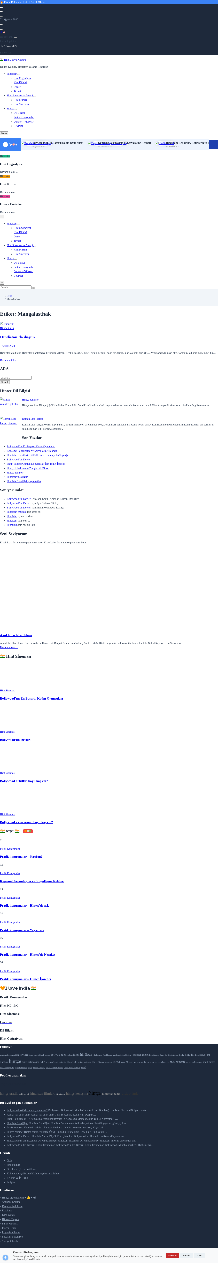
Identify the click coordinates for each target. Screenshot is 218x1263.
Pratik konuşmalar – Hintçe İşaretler (25, 979)
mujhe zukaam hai (162, 1062)
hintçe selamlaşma (30, 1062)
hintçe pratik (9, 1093)
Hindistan (12, 73)
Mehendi (129, 1062)
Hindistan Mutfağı (16, 511)
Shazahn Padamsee (12, 1236)
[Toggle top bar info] (1, 16)
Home (9, 295)
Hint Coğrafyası (22, 78)
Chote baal (68, 1055)
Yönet (199, 1255)
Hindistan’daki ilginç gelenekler (24, 481)
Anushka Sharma (11, 1201)
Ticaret (17, 91)
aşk (39, 1054)
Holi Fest (43, 1062)
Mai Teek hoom (119, 1062)
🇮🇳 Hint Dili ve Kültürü (13, 59)
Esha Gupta (8, 1214)
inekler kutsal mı (54, 1062)
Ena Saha (7, 1210)
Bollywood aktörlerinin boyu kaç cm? (26, 822)
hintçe (15, 1061)
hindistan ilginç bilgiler (122, 1055)
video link (129, 1093)
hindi (76, 1054)
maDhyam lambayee (104, 1062)
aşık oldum (45, 1055)
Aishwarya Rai (21, 1054)
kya (93, 1062)
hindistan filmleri (42, 1093)
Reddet (186, 1255)
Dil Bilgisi (19, 112)
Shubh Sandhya (39, 1068)
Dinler (17, 86)
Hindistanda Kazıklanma (102, 1055)
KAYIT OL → (37, 2)
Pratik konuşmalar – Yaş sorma (22, 930)
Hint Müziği (20, 99)
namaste (180, 1061)
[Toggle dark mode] (1, 11)
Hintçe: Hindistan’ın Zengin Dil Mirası (28, 468)
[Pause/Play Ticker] (213, 144)
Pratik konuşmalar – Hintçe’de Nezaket (27, 954)
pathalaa (199, 1062)
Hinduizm (12, 524)
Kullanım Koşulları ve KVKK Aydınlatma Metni (33, 1173)
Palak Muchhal (10, 1223)
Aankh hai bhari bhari (16, 635)
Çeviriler (18, 125)
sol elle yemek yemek (54, 1068)
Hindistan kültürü (140, 1054)
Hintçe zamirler (30, 399)
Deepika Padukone (12, 1206)
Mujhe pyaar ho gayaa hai (144, 1062)
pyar (17, 1068)
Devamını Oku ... (9, 360)
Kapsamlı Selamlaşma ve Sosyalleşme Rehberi (124, 142)
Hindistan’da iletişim (176, 1055)
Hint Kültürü (20, 82)
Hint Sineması (21, 104)
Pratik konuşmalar (7, 1068)
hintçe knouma (111, 1093)
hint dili (189, 1054)
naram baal (190, 1062)
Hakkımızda (13, 1164)
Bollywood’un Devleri (19, 459)
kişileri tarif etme (84, 1062)
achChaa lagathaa (7, 1055)
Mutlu (172, 1062)
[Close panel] (15, 37)
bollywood (57, 1054)
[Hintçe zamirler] (9, 407)
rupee (30, 1068)
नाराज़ (78, 1068)
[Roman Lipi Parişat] (9, 426)
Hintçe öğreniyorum (13, 1197)
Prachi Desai (9, 1228)
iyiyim (63, 1062)
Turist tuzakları (70, 1068)
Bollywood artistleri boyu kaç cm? (24, 781)
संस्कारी (83, 1068)
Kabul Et (172, 1255)
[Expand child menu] (18, 74)
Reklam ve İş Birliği (17, 1177)
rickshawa (23, 1068)
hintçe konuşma (77, 1093)
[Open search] (1, 7)
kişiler (75, 1062)
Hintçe (10, 108)
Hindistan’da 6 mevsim (158, 1055)
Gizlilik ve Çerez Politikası (21, 1169)
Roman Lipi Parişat (32, 418)
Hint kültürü (200, 1055)
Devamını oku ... (9, 647)
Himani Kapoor (10, 1219)
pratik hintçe (209, 1062)
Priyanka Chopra (11, 1232)
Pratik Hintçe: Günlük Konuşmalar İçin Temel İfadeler (36, 463)
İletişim (11, 1182)
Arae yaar (33, 1055)
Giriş (9, 1160)
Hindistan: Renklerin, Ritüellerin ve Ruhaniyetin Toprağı (37, 455)
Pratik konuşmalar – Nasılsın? (21, 856)
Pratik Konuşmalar (24, 117)
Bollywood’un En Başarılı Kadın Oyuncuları (57, 142)
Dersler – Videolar (23, 121)
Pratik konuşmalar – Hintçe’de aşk (24, 905)
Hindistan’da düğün (17, 337)
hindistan (86, 1054)
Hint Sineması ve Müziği (20, 95)
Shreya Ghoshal (10, 1241)
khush (69, 1062)
